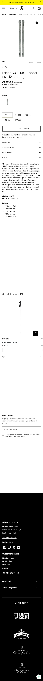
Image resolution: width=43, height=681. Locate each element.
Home (4, 14)
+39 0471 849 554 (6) (11, 573)
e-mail (5, 569)
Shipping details (8, 147)
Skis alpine (12, 14)
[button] (13, 8)
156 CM (18, 115)
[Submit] (36, 429)
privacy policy (20, 436)
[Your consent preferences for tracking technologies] (39, 677)
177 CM (18, 120)
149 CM (7, 115)
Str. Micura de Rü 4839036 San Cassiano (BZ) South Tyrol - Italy (12, 530)
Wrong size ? (6, 142)
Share (4, 157)
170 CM (7, 120)
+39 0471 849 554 (9, 537)
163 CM (28, 115)
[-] (7, 102)
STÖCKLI (6, 67)
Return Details (7, 152)
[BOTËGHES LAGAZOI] (21, 8)
